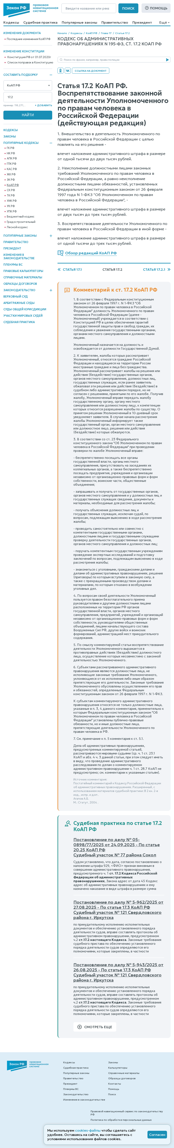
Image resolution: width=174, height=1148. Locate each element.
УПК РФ (12, 211)
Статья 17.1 (72, 269)
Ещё (163, 22)
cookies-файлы (88, 1130)
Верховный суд (15, 296)
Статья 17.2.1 (154, 269)
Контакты (114, 1083)
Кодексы (11, 22)
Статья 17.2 (122, 33)
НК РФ (11, 153)
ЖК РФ (11, 174)
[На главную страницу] (30, 10)
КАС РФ (12, 169)
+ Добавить (43, 105)
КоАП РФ (13, 185)
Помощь (158, 8)
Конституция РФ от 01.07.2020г (29, 57)
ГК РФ (10, 148)
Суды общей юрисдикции (24, 309)
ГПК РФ (11, 164)
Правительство (114, 22)
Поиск (128, 8)
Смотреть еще (98, 1027)
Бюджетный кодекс (20, 216)
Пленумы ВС (12, 264)
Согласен (157, 1134)
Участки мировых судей (23, 316)
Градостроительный (21, 222)
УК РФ (11, 206)
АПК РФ (12, 158)
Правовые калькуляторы (23, 271)
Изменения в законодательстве (19, 256)
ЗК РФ (11, 180)
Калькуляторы (117, 1067)
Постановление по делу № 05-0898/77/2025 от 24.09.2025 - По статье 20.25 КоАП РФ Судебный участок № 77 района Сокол (116, 847)
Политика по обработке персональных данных (121, 1119)
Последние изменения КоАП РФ (29, 39)
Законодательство (19, 290)
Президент (142, 22)
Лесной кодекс (17, 227)
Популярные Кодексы (21, 143)
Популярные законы (79, 22)
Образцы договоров (20, 284)
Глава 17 (106, 33)
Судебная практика (40, 22)
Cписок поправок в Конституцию (30, 62)
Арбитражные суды (19, 303)
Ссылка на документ (91, 70)
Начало (62, 33)
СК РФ (11, 190)
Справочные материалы (22, 277)
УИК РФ (12, 201)
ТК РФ (11, 195)
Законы (9, 136)
